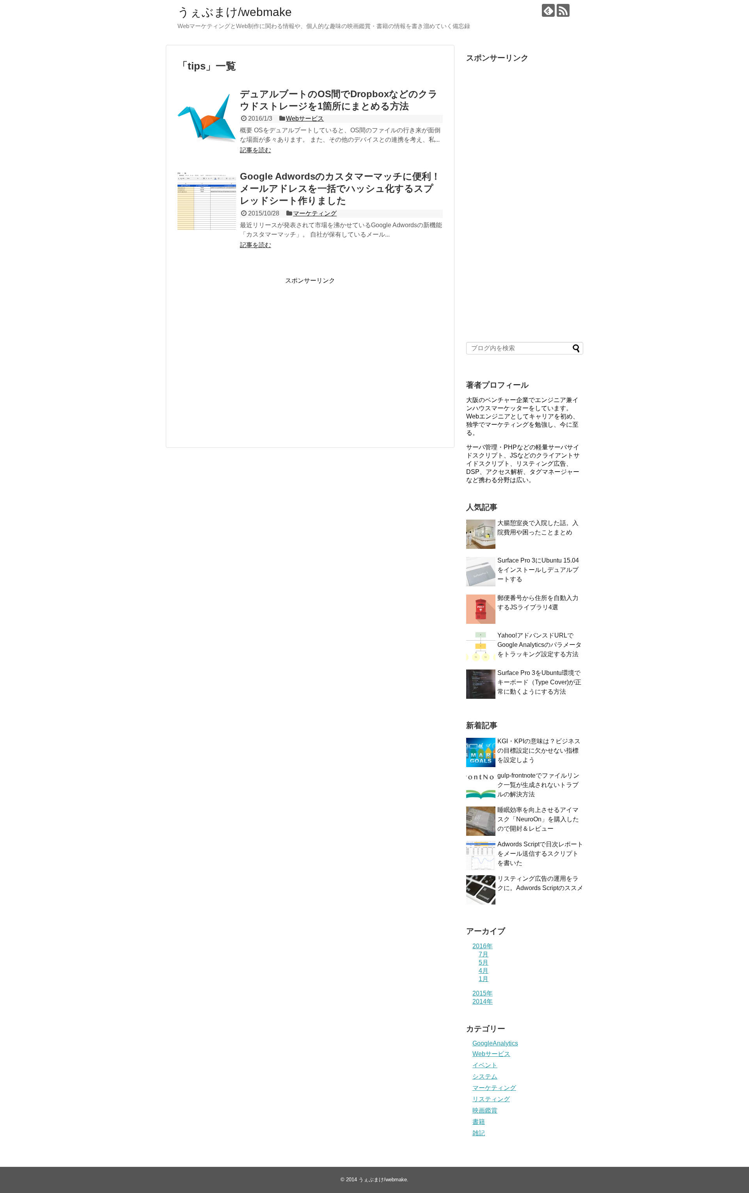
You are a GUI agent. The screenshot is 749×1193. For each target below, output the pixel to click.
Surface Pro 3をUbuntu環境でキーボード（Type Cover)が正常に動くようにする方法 (539, 682)
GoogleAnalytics (495, 1043)
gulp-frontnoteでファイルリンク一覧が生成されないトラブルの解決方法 (538, 785)
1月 (483, 979)
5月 (483, 962)
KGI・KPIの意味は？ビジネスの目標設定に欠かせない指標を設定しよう (538, 750)
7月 (483, 954)
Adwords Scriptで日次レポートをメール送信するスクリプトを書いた (540, 853)
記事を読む (255, 150)
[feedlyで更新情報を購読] (548, 10)
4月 (483, 970)
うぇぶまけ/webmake (234, 11)
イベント (484, 1065)
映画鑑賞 (484, 1110)
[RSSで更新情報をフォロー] (563, 10)
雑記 (478, 1133)
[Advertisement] (243, 360)
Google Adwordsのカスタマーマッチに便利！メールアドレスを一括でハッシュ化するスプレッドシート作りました (340, 188)
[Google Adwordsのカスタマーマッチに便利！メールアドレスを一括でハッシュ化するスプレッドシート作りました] (206, 200)
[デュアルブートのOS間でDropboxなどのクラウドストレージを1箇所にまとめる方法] (206, 118)
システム (484, 1076)
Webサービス (305, 118)
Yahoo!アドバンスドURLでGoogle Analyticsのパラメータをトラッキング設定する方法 (539, 644)
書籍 (478, 1121)
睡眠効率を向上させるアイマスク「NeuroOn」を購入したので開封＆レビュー (538, 819)
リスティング (491, 1099)
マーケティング (315, 213)
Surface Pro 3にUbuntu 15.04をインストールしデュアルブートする (538, 569)
